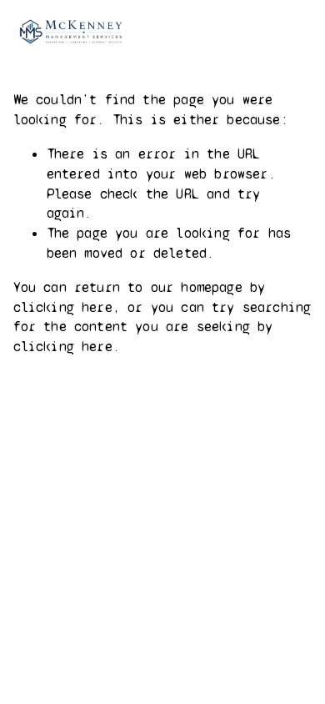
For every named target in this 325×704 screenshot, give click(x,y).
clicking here (62, 307)
